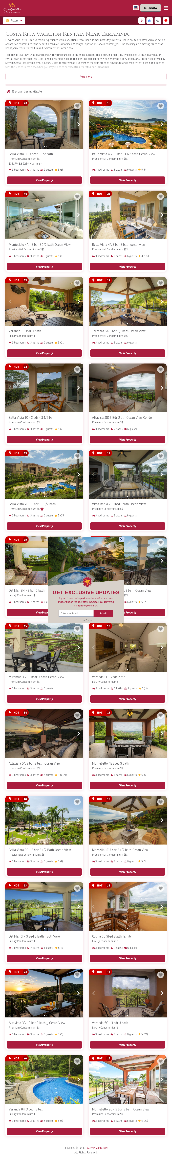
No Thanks (87, 620)
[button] (86, 601)
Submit (103, 613)
